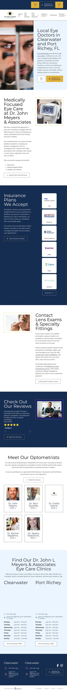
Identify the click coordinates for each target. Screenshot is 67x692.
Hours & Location (62, 15)
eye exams (41, 56)
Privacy (53, 688)
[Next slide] (30, 431)
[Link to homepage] (10, 15)
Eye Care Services (35, 15)
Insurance (53, 15)
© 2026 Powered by (9, 688)
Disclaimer (60, 688)
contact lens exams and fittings (46, 355)
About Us (20, 15)
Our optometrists (43, 53)
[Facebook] (57, 665)
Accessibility (39, 688)
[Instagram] (61, 665)
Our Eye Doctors (27, 15)
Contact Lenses (43, 15)
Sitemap (47, 688)
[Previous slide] (5, 431)
